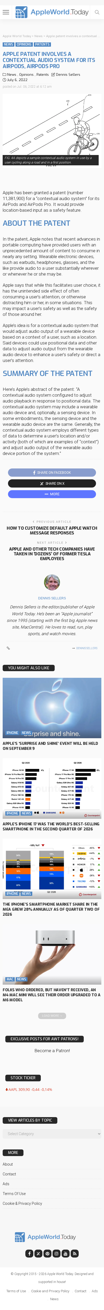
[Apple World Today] (52, 11)
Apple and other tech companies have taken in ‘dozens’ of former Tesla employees (52, 553)
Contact (9, 1174)
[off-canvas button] (6, 12)
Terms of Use (14, 1194)
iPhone (12, 733)
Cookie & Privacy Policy (22, 1203)
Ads (6, 1184)
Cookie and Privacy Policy (50, 1291)
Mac (10, 979)
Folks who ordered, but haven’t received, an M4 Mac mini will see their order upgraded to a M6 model (52, 995)
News (8, 44)
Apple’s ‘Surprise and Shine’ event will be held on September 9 (50, 746)
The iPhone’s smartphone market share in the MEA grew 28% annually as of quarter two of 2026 (51, 909)
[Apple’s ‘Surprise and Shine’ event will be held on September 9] (52, 708)
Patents (42, 44)
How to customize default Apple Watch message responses (52, 530)
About (8, 1164)
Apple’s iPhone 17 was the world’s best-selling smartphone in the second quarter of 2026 (51, 827)
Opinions (24, 44)
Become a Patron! (52, 1050)
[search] (97, 12)
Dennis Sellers (68, 74)
